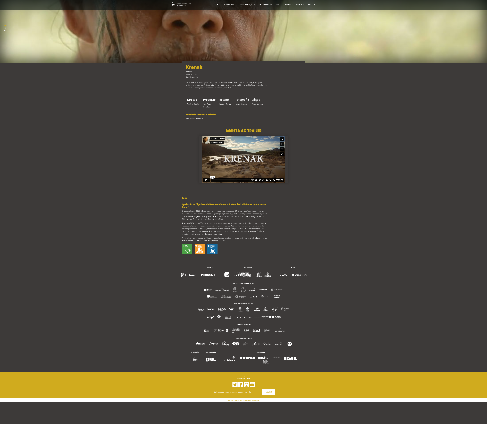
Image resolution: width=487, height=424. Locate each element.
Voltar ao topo (243, 379)
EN (309, 5)
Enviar (269, 392)
